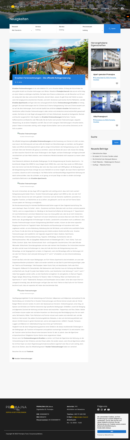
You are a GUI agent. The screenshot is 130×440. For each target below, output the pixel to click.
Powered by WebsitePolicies (105, 435)
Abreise (61, 27)
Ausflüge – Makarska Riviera (102, 165)
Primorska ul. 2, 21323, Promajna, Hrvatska (104, 121)
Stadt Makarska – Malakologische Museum (106, 162)
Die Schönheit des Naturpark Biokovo (105, 159)
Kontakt (115, 8)
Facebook (30, 351)
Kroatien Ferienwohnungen (54, 347)
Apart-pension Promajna (104, 74)
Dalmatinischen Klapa (100, 153)
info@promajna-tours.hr (80, 417)
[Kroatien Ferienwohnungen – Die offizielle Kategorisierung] (49, 59)
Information (105, 8)
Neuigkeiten (94, 8)
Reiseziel (15, 27)
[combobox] (21, 30)
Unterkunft (83, 8)
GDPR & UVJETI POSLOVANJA (16, 412)
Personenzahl (87, 27)
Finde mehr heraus (104, 428)
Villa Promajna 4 (100, 116)
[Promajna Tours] (16, 14)
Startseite (73, 8)
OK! (112, 431)
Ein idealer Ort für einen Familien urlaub (105, 156)
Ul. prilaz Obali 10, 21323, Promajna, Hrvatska (104, 79)
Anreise (38, 27)
